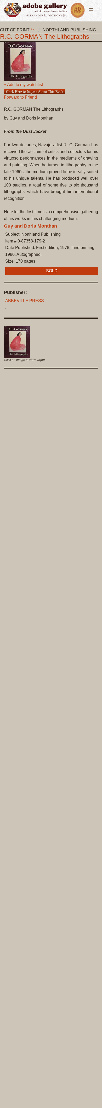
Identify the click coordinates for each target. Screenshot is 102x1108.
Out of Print (15, 30)
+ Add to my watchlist (23, 85)
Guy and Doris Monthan (30, 226)
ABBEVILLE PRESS (24, 300)
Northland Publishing (69, 30)
